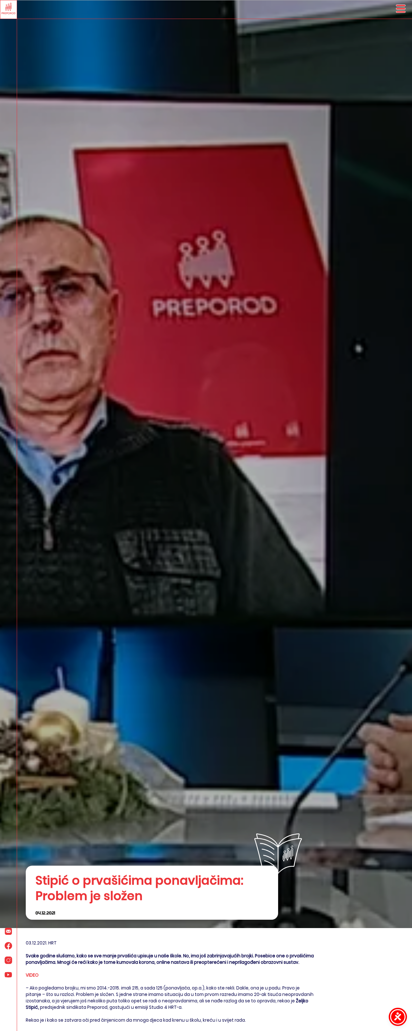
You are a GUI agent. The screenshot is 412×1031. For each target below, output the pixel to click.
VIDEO (32, 975)
